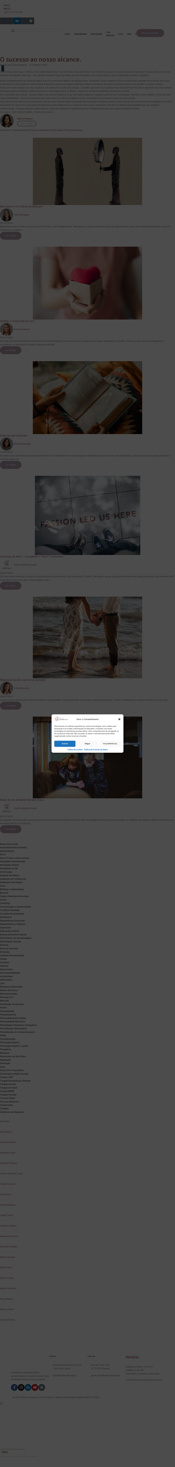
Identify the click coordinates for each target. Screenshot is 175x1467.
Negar (87, 743)
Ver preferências (110, 743)
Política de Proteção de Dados (96, 749)
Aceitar (65, 743)
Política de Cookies (75, 749)
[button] (119, 719)
